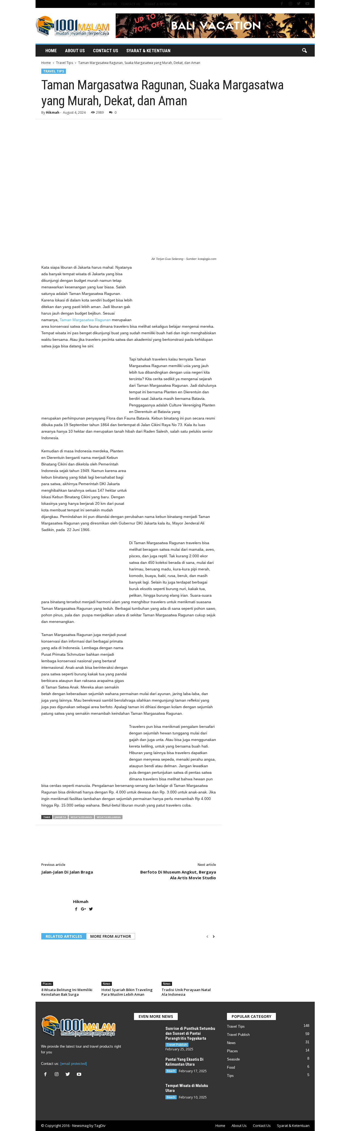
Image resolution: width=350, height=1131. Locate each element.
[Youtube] (307, 4)
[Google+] (84, 910)
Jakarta (60, 817)
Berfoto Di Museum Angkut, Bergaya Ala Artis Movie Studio (178, 874)
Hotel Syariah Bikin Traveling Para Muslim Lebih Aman (127, 992)
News (106, 984)
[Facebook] (282, 4)
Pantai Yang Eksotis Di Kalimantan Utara (184, 1062)
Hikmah (52, 112)
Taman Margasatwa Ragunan (85, 320)
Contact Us (130, 4)
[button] (304, 51)
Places (47, 984)
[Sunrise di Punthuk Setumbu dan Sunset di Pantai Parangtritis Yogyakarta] (147, 1036)
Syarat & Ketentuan (160, 4)
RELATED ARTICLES (64, 936)
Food (231, 1067)
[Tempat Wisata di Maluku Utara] (147, 1093)
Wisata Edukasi (81, 817)
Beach (171, 1071)
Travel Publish (177, 1045)
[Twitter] (299, 4)
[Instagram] (290, 4)
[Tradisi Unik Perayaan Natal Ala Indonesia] (189, 965)
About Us (109, 4)
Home (92, 4)
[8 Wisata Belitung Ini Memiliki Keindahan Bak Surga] (68, 965)
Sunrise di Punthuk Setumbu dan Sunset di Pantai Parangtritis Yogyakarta (190, 1033)
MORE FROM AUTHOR (110, 936)
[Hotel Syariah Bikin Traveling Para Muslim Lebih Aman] (128, 965)
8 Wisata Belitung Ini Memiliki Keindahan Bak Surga (66, 992)
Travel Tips (64, 62)
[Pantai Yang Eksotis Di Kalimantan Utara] (147, 1067)
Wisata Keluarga (109, 817)
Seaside (233, 1059)
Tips (230, 1076)
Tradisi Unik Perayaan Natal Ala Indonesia (186, 992)
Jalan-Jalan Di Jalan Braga (67, 872)
